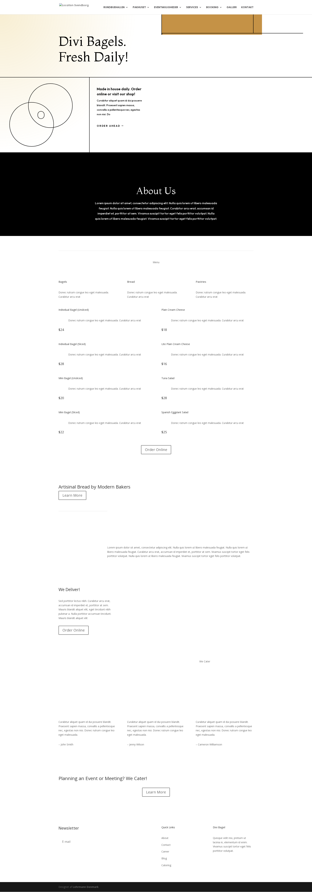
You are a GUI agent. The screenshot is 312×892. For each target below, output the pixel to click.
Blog (164, 858)
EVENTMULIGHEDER (166, 7)
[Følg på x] (223, 861)
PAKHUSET (139, 7)
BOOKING (212, 7)
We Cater (204, 661)
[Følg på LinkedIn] (230, 861)
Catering (166, 865)
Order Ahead (108, 125)
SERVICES (192, 7)
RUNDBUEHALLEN (114, 7)
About (164, 838)
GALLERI (232, 7)
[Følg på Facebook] (216, 861)
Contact (166, 845)
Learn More (72, 495)
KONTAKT (247, 7)
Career (165, 851)
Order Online (156, 449)
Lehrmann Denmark (86, 887)
